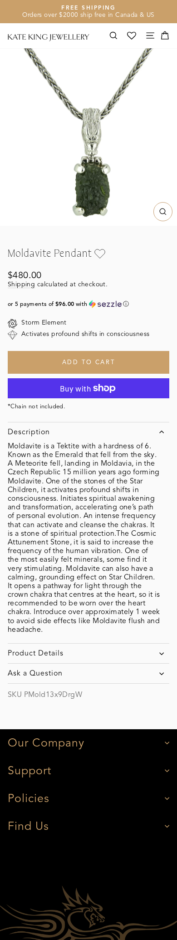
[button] (88, 304)
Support (29, 770)
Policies (28, 798)
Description (29, 432)
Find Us (28, 826)
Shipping (21, 284)
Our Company (46, 743)
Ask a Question (35, 673)
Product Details (36, 653)
